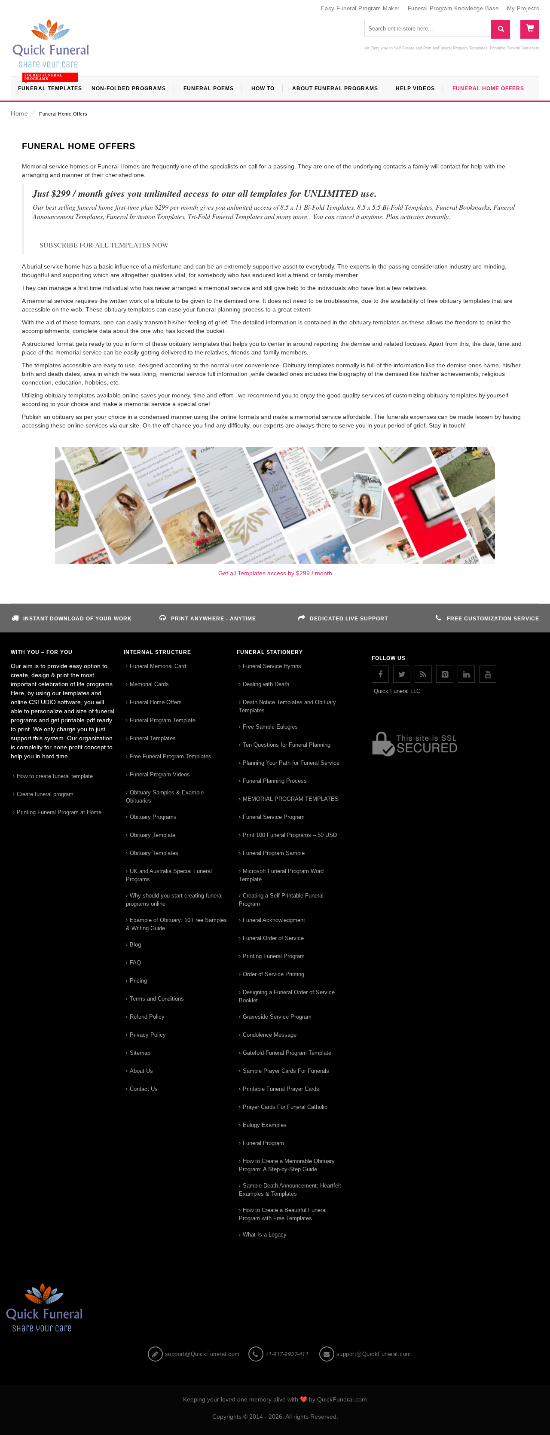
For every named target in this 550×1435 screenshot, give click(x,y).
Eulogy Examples (265, 1125)
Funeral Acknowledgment (274, 920)
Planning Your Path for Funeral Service (291, 763)
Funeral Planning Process (275, 781)
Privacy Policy (148, 1035)
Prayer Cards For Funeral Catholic (285, 1107)
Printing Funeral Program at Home (59, 812)
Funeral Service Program (274, 817)
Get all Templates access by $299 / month (275, 573)
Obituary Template (152, 835)
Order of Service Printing (273, 974)
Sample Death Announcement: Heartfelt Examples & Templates (290, 1189)
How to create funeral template (55, 776)
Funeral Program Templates (463, 48)
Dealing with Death (266, 684)
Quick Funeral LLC (397, 691)
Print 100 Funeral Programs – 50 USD (290, 835)
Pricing (138, 980)
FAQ (135, 962)
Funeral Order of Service (273, 938)
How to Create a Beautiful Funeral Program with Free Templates (283, 1214)
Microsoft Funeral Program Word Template (281, 875)
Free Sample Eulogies (270, 727)
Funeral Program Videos (160, 774)
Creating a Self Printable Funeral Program (281, 899)
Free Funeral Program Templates (170, 756)
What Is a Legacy (265, 1234)
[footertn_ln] (466, 674)
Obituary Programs (153, 817)
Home (19, 113)
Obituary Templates (154, 853)
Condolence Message (269, 1035)
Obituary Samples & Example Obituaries (165, 796)
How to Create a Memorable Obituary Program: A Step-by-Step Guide (287, 1165)
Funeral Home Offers (156, 702)
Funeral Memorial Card (158, 666)
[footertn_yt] (487, 674)
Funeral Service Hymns (272, 666)
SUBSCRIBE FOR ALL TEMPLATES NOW (104, 244)
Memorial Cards (149, 684)
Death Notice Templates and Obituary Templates (287, 706)
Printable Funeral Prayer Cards (281, 1089)
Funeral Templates (153, 738)
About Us (141, 1071)
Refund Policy (147, 1017)
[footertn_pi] (444, 674)
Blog (135, 944)
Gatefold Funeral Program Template (287, 1053)
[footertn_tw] (401, 674)
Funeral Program (263, 1143)
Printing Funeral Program (274, 956)
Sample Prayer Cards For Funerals (286, 1071)
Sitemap (140, 1053)
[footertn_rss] (423, 674)
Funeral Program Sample (274, 853)
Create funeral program (45, 794)
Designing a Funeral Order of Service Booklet (287, 996)
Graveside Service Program (277, 1017)
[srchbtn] (500, 29)
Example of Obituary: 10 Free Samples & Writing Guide (176, 924)
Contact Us (144, 1089)
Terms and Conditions (157, 998)
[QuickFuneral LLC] (51, 47)
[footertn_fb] (380, 674)
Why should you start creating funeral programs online (174, 899)
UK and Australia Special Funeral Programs (169, 875)
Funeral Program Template (163, 720)
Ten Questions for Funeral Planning (286, 745)
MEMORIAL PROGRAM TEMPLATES (291, 799)
